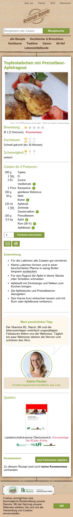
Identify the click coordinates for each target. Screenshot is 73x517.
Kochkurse (15, 43)
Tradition (32, 43)
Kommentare (33, 132)
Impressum (65, 3)
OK (62, 505)
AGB (52, 3)
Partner (41, 3)
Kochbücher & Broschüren (46, 39)
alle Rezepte (17, 39)
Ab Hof (60, 43)
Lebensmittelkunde (36, 47)
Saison (47, 43)
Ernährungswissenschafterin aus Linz (36, 383)
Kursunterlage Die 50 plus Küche (47, 439)
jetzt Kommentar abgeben (52, 460)
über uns (29, 3)
